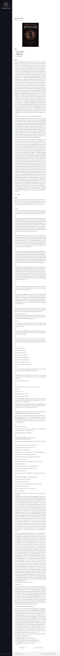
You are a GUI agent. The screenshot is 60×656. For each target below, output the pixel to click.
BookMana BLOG (6, 8)
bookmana (19, 653)
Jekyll (19, 654)
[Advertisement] (6, 24)
